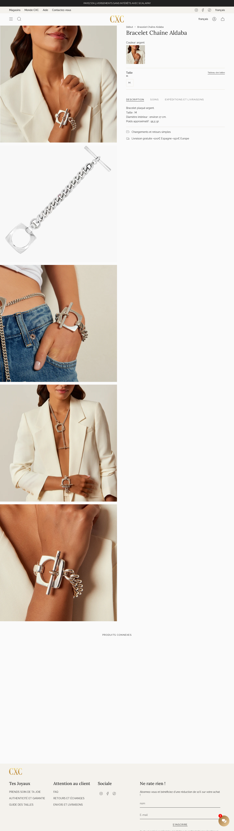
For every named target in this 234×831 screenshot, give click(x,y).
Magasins (14, 10)
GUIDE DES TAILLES (21, 804)
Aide (45, 10)
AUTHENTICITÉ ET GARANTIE (27, 798)
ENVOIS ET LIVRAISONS (68, 804)
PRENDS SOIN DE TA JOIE (25, 791)
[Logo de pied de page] (15, 771)
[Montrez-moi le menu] (11, 19)
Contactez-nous (61, 10)
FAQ (55, 791)
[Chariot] (222, 19)
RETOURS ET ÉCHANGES (68, 798)
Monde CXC (31, 10)
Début (129, 27)
